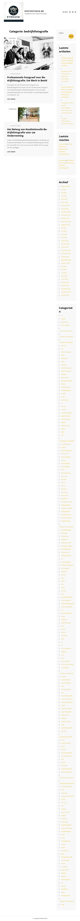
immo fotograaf (66, 600)
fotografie (64, 539)
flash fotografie (65, 457)
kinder (63, 616)
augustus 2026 (65, 186)
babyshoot (64, 358)
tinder (63, 835)
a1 (62, 315)
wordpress (64, 889)
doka (62, 432)
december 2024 (65, 250)
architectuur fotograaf (66, 331)
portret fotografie (66, 753)
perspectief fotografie (66, 737)
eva (62, 435)
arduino (63, 345)
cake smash (64, 400)
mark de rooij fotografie (67, 673)
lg (61, 642)
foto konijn (64, 492)
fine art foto (64, 454)
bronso (63, 384)
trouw (63, 838)
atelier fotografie (66, 352)
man (62, 655)
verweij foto (64, 851)
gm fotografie (65, 568)
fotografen (64, 533)
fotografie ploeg (66, 549)
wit (62, 883)
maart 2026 (64, 202)
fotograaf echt (65, 511)
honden (63, 591)
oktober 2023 (65, 295)
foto (62, 470)
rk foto (63, 799)
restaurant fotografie (67, 796)
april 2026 (64, 199)
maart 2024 (64, 279)
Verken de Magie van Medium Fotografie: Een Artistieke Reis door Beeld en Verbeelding (67, 92)
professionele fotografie (67, 783)
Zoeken (61, 33)
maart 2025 (64, 241)
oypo (62, 724)
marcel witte (65, 668)
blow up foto (65, 377)
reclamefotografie (66, 786)
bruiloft (63, 393)
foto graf (63, 479)
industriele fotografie (67, 603)
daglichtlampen (65, 416)
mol (62, 692)
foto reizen (64, 495)
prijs (62, 759)
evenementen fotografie (67, 441)
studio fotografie (66, 825)
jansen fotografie (66, 613)
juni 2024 (64, 269)
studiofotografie (66, 831)
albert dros (64, 322)
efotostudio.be (34, 11)
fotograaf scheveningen (66, 527)
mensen (63, 676)
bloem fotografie (66, 371)
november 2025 (66, 215)
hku (62, 584)
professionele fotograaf (66, 778)
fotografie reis (65, 552)
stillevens (64, 818)
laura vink (64, 636)
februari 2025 (65, 244)
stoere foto (64, 822)
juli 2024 (63, 266)
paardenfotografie (66, 728)
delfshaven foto (65, 426)
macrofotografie (66, 648)
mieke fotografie (66, 683)
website (63, 873)
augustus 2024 (65, 263)
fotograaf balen (65, 505)
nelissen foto (65, 715)
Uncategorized (65, 841)
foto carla (64, 476)
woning (63, 886)
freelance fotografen (67, 565)
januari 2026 (65, 209)
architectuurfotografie (66, 342)
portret (63, 749)
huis (62, 594)
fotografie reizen (66, 555)
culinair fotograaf (66, 413)
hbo (62, 578)
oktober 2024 (65, 257)
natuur (63, 705)
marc (62, 658)
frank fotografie (65, 562)
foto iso (63, 486)
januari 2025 (65, 247)
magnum (64, 652)
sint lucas (64, 802)
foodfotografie (65, 466)
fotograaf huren (66, 514)
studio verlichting (66, 828)
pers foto (64, 731)
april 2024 (64, 276)
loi (62, 645)
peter (63, 740)
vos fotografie (65, 860)
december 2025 (65, 212)
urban (63, 847)
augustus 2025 (65, 225)
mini (62, 686)
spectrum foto (65, 812)
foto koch (64, 489)
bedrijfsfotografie (15, 73)
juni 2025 (64, 231)
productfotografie (66, 772)
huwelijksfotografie (66, 597)
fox (62, 559)
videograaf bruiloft (66, 857)
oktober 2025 (65, 218)
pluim (63, 746)
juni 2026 (64, 193)
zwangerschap (65, 895)
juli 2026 (63, 189)
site (62, 806)
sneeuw (63, 809)
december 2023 (65, 289)
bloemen (64, 374)
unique (63, 844)
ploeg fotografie (66, 743)
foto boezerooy (65, 473)
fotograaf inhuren (66, 518)
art (62, 349)
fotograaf (64, 498)
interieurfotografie (66, 607)
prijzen (63, 762)
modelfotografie (66, 689)
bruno (63, 397)
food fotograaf (65, 463)
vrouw (63, 863)
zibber (63, 892)
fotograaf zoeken (66, 530)
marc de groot (65, 661)
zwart (63, 904)
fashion (63, 447)
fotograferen (65, 536)
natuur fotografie (66, 708)
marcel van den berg (67, 664)
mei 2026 (64, 196)
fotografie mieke (66, 543)
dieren (63, 429)
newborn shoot (65, 721)
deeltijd (63, 422)
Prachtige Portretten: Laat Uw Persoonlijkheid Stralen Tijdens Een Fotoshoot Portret (67, 108)
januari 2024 (65, 285)
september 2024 (66, 260)
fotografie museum (67, 546)
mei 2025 (64, 234)
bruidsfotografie (66, 390)
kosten (63, 629)
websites (63, 876)
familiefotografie (66, 444)
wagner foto (64, 870)
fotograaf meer (65, 521)
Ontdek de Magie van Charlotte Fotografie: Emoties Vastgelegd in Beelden (67, 61)
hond (62, 587)
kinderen (64, 619)
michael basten (65, 680)
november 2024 (66, 253)
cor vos (63, 406)
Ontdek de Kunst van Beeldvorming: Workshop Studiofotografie (65, 149)
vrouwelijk (64, 867)
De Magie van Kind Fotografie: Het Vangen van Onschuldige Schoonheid (66, 76)
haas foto (64, 571)
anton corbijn (65, 325)
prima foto (64, 765)
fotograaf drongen (66, 508)
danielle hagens (66, 419)
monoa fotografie (66, 699)
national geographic (67, 702)
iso (62, 610)
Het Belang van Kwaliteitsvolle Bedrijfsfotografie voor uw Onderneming (27, 132)
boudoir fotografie (66, 381)
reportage (64, 793)
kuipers (63, 632)
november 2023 (66, 292)
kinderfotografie (66, 623)
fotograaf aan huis (66, 502)
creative (63, 409)
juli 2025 (63, 228)
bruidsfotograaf (66, 387)
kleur (62, 626)
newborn (64, 718)
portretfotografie (66, 756)
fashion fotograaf (66, 450)
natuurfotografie (66, 712)
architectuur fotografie (66, 336)
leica (62, 639)
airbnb (63, 319)
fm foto (63, 460)
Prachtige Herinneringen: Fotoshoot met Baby (67, 121)
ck (62, 403)
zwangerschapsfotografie (67, 901)
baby (62, 355)
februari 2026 (65, 205)
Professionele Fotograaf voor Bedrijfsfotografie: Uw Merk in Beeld (27, 79)
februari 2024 (65, 282)
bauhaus (63, 365)
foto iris (63, 482)
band (62, 361)
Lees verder (11, 99)
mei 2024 (64, 273)
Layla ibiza (62, 160)
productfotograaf (66, 769)
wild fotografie (65, 879)
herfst (63, 581)
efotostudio (62, 144)
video (63, 854)
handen (63, 575)
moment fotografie (66, 696)
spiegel (63, 815)
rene (62, 790)
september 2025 (66, 221)
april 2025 (64, 237)
